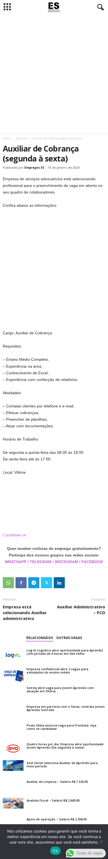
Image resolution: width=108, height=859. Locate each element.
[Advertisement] (54, 74)
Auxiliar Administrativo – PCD (81, 609)
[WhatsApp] (8, 582)
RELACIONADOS (39, 637)
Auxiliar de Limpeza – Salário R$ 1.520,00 (57, 782)
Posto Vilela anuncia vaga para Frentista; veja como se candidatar (61, 727)
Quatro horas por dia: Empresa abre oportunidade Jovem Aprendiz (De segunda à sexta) (65, 745)
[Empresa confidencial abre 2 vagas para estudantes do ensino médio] (13, 674)
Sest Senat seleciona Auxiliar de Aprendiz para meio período (62, 764)
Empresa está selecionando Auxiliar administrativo (25, 612)
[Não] (101, 841)
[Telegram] (33, 582)
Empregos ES (34, 167)
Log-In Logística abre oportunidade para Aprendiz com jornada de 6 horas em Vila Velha (65, 652)
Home (6, 138)
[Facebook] (21, 582)
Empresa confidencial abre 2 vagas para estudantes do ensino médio (57, 670)
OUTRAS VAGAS (69, 637)
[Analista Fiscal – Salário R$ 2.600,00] (13, 803)
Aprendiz (21, 138)
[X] (46, 582)
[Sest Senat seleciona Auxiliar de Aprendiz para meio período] (13, 765)
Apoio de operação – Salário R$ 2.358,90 (57, 819)
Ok (55, 851)
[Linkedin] (59, 582)
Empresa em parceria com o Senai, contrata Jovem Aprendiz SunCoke (66, 708)
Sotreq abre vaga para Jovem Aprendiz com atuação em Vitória (60, 689)
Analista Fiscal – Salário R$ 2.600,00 (53, 800)
